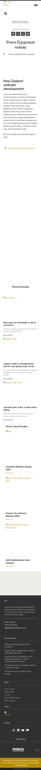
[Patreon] (27, 730)
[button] (13, 34)
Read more (8, 335)
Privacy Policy (9, 689)
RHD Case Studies (20, 22)
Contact (7, 695)
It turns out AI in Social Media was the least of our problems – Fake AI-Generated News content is (19, 659)
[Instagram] (13, 730)
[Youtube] (22, 730)
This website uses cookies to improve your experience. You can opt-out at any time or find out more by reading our (20, 762)
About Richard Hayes (12, 698)
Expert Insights (10, 701)
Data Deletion (9, 692)
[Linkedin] (18, 730)
